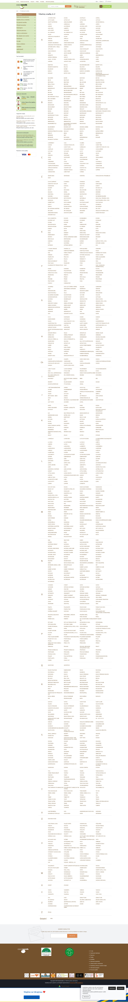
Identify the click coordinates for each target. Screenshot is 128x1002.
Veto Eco (50, 841)
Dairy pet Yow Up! (53, 183)
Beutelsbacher (68, 90)
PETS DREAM (83, 624)
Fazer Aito (51, 257)
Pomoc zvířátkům (21, 44)
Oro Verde (99, 597)
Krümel (98, 431)
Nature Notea (52, 552)
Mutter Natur (52, 534)
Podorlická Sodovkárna (87, 634)
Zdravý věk (99, 897)
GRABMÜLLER (67, 299)
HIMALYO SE (51, 343)
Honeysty (82, 349)
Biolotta (66, 109)
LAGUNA (98, 444)
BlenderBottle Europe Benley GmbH (70, 124)
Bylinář (98, 137)
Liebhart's (83, 465)
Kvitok (81, 435)
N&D (49, 540)
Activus (98, 20)
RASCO (65, 674)
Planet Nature (52, 630)
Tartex (82, 775)
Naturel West (52, 554)
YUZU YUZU (99, 894)
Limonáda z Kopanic (53, 469)
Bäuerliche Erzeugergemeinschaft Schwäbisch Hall (102, 75)
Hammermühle (100, 321)
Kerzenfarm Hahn (53, 415)
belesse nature (100, 82)
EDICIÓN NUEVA (52, 224)
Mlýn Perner (51, 518)
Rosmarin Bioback (69, 692)
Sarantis (82, 710)
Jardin (65, 391)
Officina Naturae (69, 587)
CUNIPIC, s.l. (83, 169)
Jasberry (98, 391)
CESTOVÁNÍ (67, 157)
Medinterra (67, 505)
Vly (96, 858)
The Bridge (99, 785)
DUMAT (81, 212)
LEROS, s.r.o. (67, 462)
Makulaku (66, 491)
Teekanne (82, 777)
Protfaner (51, 652)
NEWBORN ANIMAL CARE (54, 565)
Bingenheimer (67, 92)
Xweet (50, 885)
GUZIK (97, 313)
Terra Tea (98, 781)
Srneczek (98, 753)
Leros (49, 462)
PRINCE (97, 643)
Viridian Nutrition (53, 850)
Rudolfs (98, 696)
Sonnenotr (83, 745)
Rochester (99, 688)
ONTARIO (50, 591)
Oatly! (97, 585)
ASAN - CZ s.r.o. (52, 59)
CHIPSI (81, 361)
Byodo (81, 139)
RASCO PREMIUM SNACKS (102, 674)
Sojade (66, 741)
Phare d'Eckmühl (52, 626)
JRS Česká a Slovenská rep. (71, 400)
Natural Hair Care (69, 548)
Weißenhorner (100, 867)
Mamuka (50, 493)
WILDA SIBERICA (68, 876)
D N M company (52, 181)
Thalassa (50, 785)
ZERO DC (82, 901)
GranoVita (83, 301)
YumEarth (51, 894)
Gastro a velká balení (22, 33)
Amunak (50, 40)
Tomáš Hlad (73, 982)
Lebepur (98, 456)
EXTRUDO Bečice (68, 245)
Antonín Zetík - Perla (54, 47)
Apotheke (98, 47)
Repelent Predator (53, 682)
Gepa (65, 290)
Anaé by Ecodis (84, 40)
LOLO (97, 475)
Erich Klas (51, 239)
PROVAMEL (66, 652)
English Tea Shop (84, 234)
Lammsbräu (99, 446)
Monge (82, 522)
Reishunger (83, 680)
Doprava (32, 1)
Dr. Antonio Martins (53, 208)
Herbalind (83, 335)
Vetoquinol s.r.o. (68, 841)
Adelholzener (68, 22)
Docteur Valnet (84, 202)
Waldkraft (51, 865)
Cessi (49, 157)
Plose (65, 634)
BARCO (50, 71)
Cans (49, 147)
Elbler (50, 228)
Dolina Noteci (68, 206)
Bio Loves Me (99, 92)
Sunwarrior (99, 762)
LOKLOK (82, 475)
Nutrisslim (67, 579)
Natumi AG (67, 546)
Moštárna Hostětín (53, 526)
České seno (51, 175)
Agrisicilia (67, 24)
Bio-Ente (82, 98)
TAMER (81, 771)
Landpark (98, 448)
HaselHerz (67, 327)
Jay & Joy (66, 393)
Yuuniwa (66, 894)
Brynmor (50, 137)
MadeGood (99, 487)
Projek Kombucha (53, 650)
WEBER (66, 867)
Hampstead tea (52, 323)
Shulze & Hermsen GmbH (86, 722)
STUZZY (66, 760)
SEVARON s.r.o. (84, 718)
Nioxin (81, 565)
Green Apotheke (68, 303)
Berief (81, 88)
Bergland (98, 86)
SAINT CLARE (99, 702)
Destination (83, 194)
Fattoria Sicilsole (85, 255)
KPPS (81, 429)
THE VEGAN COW (68, 791)
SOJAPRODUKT (83, 741)
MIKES (49, 512)
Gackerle (50, 286)
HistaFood (99, 343)
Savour (82, 712)
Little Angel (83, 471)
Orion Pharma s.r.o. (69, 597)
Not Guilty (98, 571)
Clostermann (83, 159)
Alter (81, 36)
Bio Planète (67, 96)
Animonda (98, 42)
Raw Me (66, 676)
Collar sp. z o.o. (84, 163)
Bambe (65, 69)
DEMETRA (82, 192)
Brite (81, 135)
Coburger (51, 161)
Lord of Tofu (51, 477)
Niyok (49, 567)
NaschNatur (99, 542)
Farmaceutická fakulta (86, 252)
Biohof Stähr (67, 107)
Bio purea (82, 96)
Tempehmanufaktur (69, 779)
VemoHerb (83, 834)
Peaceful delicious (53, 614)
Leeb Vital (82, 458)
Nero (49, 563)
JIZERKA (66, 395)
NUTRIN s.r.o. (51, 579)
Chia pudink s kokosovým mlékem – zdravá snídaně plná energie (25, 121)
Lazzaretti (51, 454)
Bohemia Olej (99, 127)
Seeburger (99, 714)
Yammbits (66, 890)
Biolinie (50, 109)
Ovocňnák (83, 601)
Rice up (50, 686)
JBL (80, 393)
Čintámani (66, 175)
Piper (65, 628)
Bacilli (66, 65)
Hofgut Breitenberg (85, 345)
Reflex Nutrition (52, 680)
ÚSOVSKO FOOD (52, 818)
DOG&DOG (98, 204)
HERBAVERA (51, 337)
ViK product (67, 843)
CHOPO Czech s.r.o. (69, 365)
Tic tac (98, 791)
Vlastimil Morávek (69, 858)
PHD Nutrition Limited (102, 626)
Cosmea (82, 165)
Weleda (50, 870)
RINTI (49, 688)
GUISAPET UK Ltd (68, 313)
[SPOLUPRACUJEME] (35, 975)
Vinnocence (83, 845)
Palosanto (67, 607)
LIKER (49, 467)
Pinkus (50, 628)
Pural (65, 658)
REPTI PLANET (67, 682)
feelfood (82, 257)
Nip (96, 565)
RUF (49, 698)
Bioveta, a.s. (67, 119)
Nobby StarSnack (69, 569)
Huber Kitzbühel (84, 353)
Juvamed (66, 402)
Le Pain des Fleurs (85, 454)
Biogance (98, 105)
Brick (65, 133)
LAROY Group (67, 450)
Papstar (66, 611)
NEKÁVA (98, 558)
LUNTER (66, 483)
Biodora (66, 103)
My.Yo (97, 534)
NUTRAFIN (82, 575)
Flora (49, 268)
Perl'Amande (83, 616)
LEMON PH (66, 460)
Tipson (66, 795)
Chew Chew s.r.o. (84, 359)
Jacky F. (98, 387)
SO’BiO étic (51, 735)
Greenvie (98, 307)
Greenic (82, 307)
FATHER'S (66, 255)
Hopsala (50, 351)
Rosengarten (99, 690)
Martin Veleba (68, 497)
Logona (50, 475)
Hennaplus (83, 333)
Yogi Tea (66, 892)
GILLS (65, 293)
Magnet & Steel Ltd (69, 489)
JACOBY (50, 389)
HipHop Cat (67, 343)
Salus (81, 704)
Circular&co (99, 157)
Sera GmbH (99, 716)
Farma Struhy (68, 252)
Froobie (50, 279)
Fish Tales (51, 263)
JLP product (83, 395)
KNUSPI (82, 421)
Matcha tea (51, 499)
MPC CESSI (82, 528)
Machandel (99, 489)
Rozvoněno (83, 696)
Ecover (66, 222)
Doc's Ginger (67, 202)
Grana (50, 301)
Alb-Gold (98, 26)
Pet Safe (50, 622)
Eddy (81, 222)
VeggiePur (51, 829)
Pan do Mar (83, 607)
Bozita (82, 131)
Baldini (98, 67)
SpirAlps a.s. (99, 751)
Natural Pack (99, 548)
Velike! (97, 832)
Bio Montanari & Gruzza (71, 94)
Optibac (82, 591)
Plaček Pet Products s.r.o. (103, 628)
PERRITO (66, 619)
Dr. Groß (66, 208)
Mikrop (82, 512)
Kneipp (65, 421)
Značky (18, 52)
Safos (65, 702)
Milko (49, 514)
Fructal (82, 279)
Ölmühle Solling (84, 603)
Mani (81, 493)
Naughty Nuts (84, 558)
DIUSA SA (66, 200)
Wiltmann (98, 876)
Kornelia (82, 427)
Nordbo (66, 571)
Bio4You (50, 100)
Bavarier (50, 78)
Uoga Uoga (67, 813)
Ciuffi (49, 159)
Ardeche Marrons (85, 53)
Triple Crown (52, 803)
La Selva (82, 442)
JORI (97, 398)
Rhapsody (66, 684)
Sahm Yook (83, 702)
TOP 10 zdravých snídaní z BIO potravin (24, 144)
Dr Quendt (99, 206)
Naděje (50, 542)
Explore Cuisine (100, 243)
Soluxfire (98, 743)
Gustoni (82, 313)
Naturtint (98, 556)
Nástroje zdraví (52, 544)
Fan (49, 252)
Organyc (50, 595)
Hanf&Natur (67, 323)
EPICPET (50, 237)
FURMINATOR (67, 283)
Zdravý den (83, 897)
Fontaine (82, 270)
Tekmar (50, 779)
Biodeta (50, 103)
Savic (49, 712)
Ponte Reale (67, 639)
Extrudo (50, 245)
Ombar (50, 589)
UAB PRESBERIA (52, 811)
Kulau (65, 435)
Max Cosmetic (68, 501)
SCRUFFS (98, 712)
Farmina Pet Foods (101, 252)
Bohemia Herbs (84, 127)
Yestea (50, 892)
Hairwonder (51, 319)
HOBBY (49, 345)
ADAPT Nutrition (52, 22)
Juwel (81, 402)
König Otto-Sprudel (85, 425)
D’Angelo (82, 181)
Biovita (82, 119)
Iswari (97, 382)
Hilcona (66, 341)
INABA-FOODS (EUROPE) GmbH (87, 373)
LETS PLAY (82, 462)
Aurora (50, 61)
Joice (49, 398)
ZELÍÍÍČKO (50, 901)
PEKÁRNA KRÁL (83, 614)
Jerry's (98, 393)
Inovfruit (50, 378)
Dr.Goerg (82, 210)
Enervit (66, 234)
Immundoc (67, 373)
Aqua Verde (67, 51)
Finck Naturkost (52, 261)
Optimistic (51, 593)
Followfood (67, 270)
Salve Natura (99, 704)
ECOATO (66, 218)
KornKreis (51, 429)
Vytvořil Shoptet (65, 986)
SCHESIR (66, 724)
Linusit (50, 471)
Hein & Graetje (84, 329)
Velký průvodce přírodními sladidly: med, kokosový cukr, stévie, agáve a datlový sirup (25, 136)
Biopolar (50, 113)
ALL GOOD (82, 32)
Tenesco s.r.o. (99, 779)
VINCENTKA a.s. (68, 845)
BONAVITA (82, 129)
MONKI (97, 522)
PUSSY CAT (66, 660)
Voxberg (98, 860)
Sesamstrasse (68, 718)
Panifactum (67, 609)
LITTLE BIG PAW (100, 471)
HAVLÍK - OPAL (83, 327)
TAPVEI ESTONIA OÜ (101, 773)
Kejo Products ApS (69, 413)
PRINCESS (50, 646)
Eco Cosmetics (52, 218)
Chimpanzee (67, 361)
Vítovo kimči (83, 856)
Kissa (97, 417)
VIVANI (97, 856)
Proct (97, 646)
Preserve (82, 641)
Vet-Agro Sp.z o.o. (100, 836)
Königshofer (99, 425)
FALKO (97, 250)
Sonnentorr (83, 747)
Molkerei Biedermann (86, 520)
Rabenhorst (67, 670)
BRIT (65, 135)
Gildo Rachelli (52, 293)
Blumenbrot (51, 127)
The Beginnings (84, 785)
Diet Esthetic (67, 198)
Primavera (83, 643)
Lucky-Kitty (51, 481)
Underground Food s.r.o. (87, 811)
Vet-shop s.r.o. (52, 839)
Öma (97, 603)
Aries (81, 55)
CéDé (49, 153)
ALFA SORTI (51, 30)
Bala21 (66, 67)
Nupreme (50, 575)
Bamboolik (83, 69)
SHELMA (50, 722)
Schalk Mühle (99, 722)
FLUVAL (98, 268)
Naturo (82, 556)
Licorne (66, 465)
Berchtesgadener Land (70, 88)
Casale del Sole (68, 149)
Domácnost (19, 38)
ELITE (97, 228)
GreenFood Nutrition (54, 307)
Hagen (81, 317)
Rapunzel (50, 674)
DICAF (81, 196)
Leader (50, 456)
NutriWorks (99, 579)
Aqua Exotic (99, 49)
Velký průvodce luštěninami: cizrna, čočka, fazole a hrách (25, 140)
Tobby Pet (66, 797)
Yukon (97, 892)
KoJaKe (50, 423)
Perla (97, 616)
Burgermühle (83, 137)
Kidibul (50, 417)
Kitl (65, 419)
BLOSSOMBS (99, 123)
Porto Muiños (84, 639)
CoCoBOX (19, 46)
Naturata (50, 550)
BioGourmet (51, 107)
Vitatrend (66, 856)
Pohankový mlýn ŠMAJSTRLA (71, 636)
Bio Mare (50, 94)
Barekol (66, 71)
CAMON (50, 145)
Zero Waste (99, 901)
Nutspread (51, 581)
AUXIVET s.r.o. (67, 61)
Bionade (66, 111)
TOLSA (97, 797)
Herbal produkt (68, 335)
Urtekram (98, 813)
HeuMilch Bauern (100, 337)
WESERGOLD (67, 872)
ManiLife (98, 493)
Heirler (98, 329)
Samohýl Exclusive (53, 708)
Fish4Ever (66, 263)
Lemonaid (82, 460)
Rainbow (82, 672)
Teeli (97, 777)
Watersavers (83, 865)
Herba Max (51, 335)
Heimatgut (67, 329)
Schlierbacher (100, 724)
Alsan (65, 36)
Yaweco (98, 890)
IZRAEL (81, 384)
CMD (97, 159)
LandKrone (83, 448)
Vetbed (66, 839)
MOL (65, 520)
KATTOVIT (50, 409)
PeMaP (50, 616)
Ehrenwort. (83, 224)
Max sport (83, 501)
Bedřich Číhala (100, 80)
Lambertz (82, 446)
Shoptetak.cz (80, 982)
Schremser (99, 726)
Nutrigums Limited (69, 577)
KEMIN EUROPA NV (84, 413)
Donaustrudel (84, 206)
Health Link (99, 327)
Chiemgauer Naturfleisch (55, 361)
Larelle (50, 450)
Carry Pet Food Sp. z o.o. (102, 147)
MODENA (82, 518)
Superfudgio (51, 764)
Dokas (50, 206)
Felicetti (50, 259)
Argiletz (50, 55)
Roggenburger (84, 688)
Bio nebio (82, 94)
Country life (67, 167)
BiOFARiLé (66, 105)
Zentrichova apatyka (70, 901)
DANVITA (82, 186)
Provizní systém (94, 969)
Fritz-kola (83, 277)
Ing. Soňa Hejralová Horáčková (53, 375)
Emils (97, 230)
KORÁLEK (66, 427)
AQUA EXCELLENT (84, 49)
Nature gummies (68, 550)
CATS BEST (98, 151)
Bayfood (82, 78)
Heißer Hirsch (52, 333)
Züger (81, 904)
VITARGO (50, 856)
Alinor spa (83, 30)
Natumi (50, 546)
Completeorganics (53, 165)
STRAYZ (98, 757)
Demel (65, 192)
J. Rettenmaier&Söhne (54, 387)
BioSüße (50, 117)
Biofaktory (51, 105)
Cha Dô (50, 359)
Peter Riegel (99, 622)
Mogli (49, 520)
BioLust (82, 109)
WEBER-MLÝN (83, 867)
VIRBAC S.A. (83, 847)
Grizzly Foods (100, 309)
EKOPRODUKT (67, 226)
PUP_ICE (82, 656)
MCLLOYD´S (82, 503)
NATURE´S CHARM (68, 552)
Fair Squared (83, 248)
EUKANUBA (66, 241)
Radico (66, 672)
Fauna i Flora (99, 255)
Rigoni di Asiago (100, 686)
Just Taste (51, 402)
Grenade (50, 309)
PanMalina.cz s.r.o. (85, 609)
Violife (50, 847)
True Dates (83, 805)
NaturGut (98, 554)
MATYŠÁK (66, 499)
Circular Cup (83, 157)
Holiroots (99, 347)
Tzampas (66, 807)
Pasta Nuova (83, 611)
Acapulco (82, 18)
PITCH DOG (82, 628)
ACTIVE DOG (83, 20)
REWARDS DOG (52, 684)
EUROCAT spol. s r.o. (101, 241)
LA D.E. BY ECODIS (84, 438)
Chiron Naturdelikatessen (103, 361)
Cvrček (82, 172)
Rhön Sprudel (84, 684)
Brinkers (50, 135)
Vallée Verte (67, 823)
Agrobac (82, 24)
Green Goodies (52, 305)
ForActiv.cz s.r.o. (52, 272)
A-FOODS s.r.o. (52, 18)
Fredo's (66, 275)
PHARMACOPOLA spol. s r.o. (71, 626)
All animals (51, 32)
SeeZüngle (51, 716)
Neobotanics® (84, 560)
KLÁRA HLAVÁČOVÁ (101, 419)
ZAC (49, 897)
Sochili (50, 741)
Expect (82, 243)
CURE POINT (67, 172)
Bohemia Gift (67, 127)
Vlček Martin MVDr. (85, 858)
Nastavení (86, 996)
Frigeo (66, 277)
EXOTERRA (66, 243)
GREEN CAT (82, 303)
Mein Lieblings (84, 507)
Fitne (81, 263)
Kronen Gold (67, 431)
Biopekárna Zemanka (86, 111)
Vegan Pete (51, 827)
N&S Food (66, 540)
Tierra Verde (67, 793)
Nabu (97, 540)
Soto (65, 749)
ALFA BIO (98, 28)
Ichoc (97, 371)
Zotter (66, 904)
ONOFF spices (99, 589)
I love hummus (68, 369)
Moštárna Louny (68, 526)
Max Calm (50, 501)
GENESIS (98, 288)
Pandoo (50, 609)
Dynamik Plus (51, 214)
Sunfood (66, 762)
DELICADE (98, 190)
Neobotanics (67, 560)
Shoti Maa (67, 722)
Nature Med (99, 550)
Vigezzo (50, 843)
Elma (49, 230)
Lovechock (99, 477)
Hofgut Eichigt (100, 345)
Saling (50, 704)
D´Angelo (66, 181)
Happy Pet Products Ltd (102, 323)
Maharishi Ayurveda (85, 489)
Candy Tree (99, 145)
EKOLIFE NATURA (52, 226)
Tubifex (98, 805)
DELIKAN (50, 192)
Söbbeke (66, 735)
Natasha (66, 544)
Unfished (98, 811)
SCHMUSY (50, 726)
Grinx (81, 309)
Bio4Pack (98, 98)
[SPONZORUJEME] (53, 975)
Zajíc (65, 897)
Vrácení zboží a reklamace (96, 963)
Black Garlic (99, 121)
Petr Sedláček (52, 624)
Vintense (98, 845)
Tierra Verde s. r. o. (85, 793)
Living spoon (83, 473)
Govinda (50, 299)
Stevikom (50, 757)
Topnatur (82, 799)
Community (99, 163)
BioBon (82, 100)
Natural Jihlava (84, 548)
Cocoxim (66, 163)
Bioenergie (83, 103)
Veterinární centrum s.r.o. (87, 839)
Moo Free (66, 524)
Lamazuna (67, 446)
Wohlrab (98, 878)
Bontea (98, 129)
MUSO (97, 532)
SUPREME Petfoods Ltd (70, 764)
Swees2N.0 (51, 767)
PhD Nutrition (84, 626)
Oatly (81, 585)
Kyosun (98, 435)
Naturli (66, 556)
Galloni (82, 286)
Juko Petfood (99, 400)
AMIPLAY (66, 38)
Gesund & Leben (84, 290)
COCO (65, 161)
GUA (49, 313)
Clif (65, 159)
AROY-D (66, 57)
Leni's (97, 460)
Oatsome (50, 587)
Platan (50, 632)
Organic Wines (84, 593)
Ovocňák (66, 601)
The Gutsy (82, 787)
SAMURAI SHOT (68, 708)
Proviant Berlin (84, 652)
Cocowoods (51, 163)
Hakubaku (82, 319)
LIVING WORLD (99, 473)
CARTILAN (50, 149)
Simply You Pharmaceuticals (69, 730)
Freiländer (99, 275)
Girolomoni (99, 293)
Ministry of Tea (68, 514)
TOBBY (49, 797)
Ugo (65, 811)
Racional (98, 670)
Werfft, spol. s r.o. (101, 870)
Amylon (66, 40)
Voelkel (50, 860)
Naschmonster (84, 542)
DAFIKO (97, 181)
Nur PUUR (66, 575)
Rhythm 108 (99, 684)
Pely (97, 614)
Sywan (98, 767)
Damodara (51, 186)
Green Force (99, 303)
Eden (97, 222)
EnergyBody (51, 234)
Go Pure (82, 295)
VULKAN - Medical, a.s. (70, 862)
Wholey (82, 874)
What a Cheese (100, 872)
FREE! (81, 275)
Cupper (98, 169)
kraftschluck (100, 429)
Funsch (50, 283)
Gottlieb (98, 297)
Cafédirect (51, 143)
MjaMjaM (82, 516)
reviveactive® (100, 682)
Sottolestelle (84, 749)
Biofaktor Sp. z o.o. (101, 103)
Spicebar (66, 751)
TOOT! (65, 799)
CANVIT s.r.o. (67, 147)
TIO (49, 795)
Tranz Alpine (51, 801)
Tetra (65, 783)
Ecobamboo (83, 218)
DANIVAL (66, 186)
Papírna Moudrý (52, 611)
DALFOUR (82, 183)
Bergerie (82, 86)
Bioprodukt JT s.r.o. (53, 115)
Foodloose (99, 270)
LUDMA (66, 481)
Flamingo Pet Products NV (55, 265)
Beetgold (50, 82)
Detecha (98, 194)
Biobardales (67, 100)
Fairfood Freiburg (69, 250)
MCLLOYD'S (98, 503)
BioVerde (50, 119)
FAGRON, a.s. (67, 248)
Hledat (68, 6)
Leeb (65, 458)
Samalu (98, 706)
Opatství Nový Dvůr (69, 591)
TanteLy (66, 773)
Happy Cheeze (83, 323)
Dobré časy (51, 202)
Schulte (66, 728)
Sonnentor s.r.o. (68, 747)
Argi (97, 53)
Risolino (66, 688)
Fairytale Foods (84, 250)
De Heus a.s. (99, 188)
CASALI (81, 149)
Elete (65, 228)
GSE (81, 311)
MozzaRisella (68, 528)
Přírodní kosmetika (21, 25)
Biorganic (82, 115)
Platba (37, 1)
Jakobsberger (68, 389)
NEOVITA (98, 560)
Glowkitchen (67, 295)
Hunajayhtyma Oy (69, 355)
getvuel (98, 290)
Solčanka (50, 743)
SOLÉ (65, 743)
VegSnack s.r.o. (68, 832)
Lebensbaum (67, 456)
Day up (82, 188)
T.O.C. (49, 771)
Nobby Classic (84, 567)
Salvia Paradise (52, 706)
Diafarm (50, 196)
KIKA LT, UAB (83, 417)
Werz (49, 872)
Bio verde (98, 96)
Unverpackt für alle (54, 813)
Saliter (66, 704)
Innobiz (82, 375)
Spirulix (50, 753)
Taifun (65, 771)
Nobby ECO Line (100, 567)
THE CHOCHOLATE (52, 791)
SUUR (81, 764)
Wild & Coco (51, 876)
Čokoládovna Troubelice (103, 175)
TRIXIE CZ (98, 803)
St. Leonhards (68, 755)
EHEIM (65, 224)
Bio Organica (99, 94)
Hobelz (66, 345)
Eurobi (82, 241)
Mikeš (65, 512)
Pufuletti (66, 654)
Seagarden (51, 714)
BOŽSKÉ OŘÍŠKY (100, 131)
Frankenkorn (99, 272)
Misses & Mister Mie (85, 514)
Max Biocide (99, 499)
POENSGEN (98, 634)
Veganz (66, 827)
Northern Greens (85, 571)
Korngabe (98, 427)
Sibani (97, 728)
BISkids (82, 121)
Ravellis (50, 676)
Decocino (66, 190)
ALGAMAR (66, 30)
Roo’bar (66, 690)
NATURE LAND (83, 550)
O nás (17, 1)
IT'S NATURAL (67, 384)
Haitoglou (67, 319)
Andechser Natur (69, 42)
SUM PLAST (99, 760)
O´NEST (66, 585)
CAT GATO (66, 151)
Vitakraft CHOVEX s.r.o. (54, 852)
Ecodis (98, 218)
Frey (49, 277)
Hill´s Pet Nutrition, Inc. (86, 341)
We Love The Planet (53, 867)
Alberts (66, 28)
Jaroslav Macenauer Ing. (87, 391)
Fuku (81, 281)
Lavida (97, 452)
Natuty (66, 558)
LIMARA (82, 467)
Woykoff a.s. (67, 880)
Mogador (98, 518)
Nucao (97, 573)
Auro (97, 59)
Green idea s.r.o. (100, 305)
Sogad (97, 737)
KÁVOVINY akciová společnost (101, 410)
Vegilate (82, 829)
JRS (49, 400)
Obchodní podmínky (50, 1)
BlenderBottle (52, 123)
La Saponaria (67, 442)
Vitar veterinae (84, 854)
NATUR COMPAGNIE (85, 546)
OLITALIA (98, 587)
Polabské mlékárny (85, 636)
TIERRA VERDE (51, 793)
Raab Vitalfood (52, 670)
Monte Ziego (51, 524)
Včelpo (50, 825)
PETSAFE (98, 624)
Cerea (81, 155)
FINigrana (82, 261)
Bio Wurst (67, 98)
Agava (50, 24)
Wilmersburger (84, 876)
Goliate (98, 295)
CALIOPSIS (98, 143)
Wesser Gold (83, 872)
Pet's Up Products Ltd (70, 622)
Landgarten (67, 448)
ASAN (97, 57)
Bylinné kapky (68, 139)
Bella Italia (51, 84)
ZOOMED (50, 904)
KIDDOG (98, 415)
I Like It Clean (51, 369)
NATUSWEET (51, 558)
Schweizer (83, 728)
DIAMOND (66, 196)
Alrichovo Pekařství (54, 36)
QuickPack (67, 665)
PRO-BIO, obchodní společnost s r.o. (85, 647)
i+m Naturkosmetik (101, 369)
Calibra (82, 143)
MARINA (66, 495)
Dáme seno (99, 183)
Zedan (65, 899)
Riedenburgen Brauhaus (71, 686)
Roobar (82, 690)
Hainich (98, 317)
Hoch (49, 347)
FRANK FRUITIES (84, 272)
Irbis (81, 378)
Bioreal (66, 115)
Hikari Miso (51, 341)
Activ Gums (51, 20)
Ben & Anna (99, 84)
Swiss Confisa (84, 767)
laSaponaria (83, 450)
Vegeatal (82, 827)
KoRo (65, 429)
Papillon (98, 609)
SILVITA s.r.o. (51, 730)
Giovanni (82, 293)
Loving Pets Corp (53, 479)
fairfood (50, 250)
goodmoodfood (52, 297)
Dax (65, 188)
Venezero (98, 834)
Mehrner (66, 507)
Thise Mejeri (83, 791)
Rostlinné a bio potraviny (23, 17)
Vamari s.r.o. (83, 823)
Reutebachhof (84, 682)
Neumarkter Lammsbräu (86, 563)
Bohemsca (51, 129)
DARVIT (98, 186)
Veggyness (67, 829)
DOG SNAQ (66, 204)
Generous (82, 288)
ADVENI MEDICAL (100, 22)
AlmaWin (66, 34)
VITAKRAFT (98, 850)
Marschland (99, 495)
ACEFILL (98, 18)
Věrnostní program (94, 967)
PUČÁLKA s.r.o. (52, 654)
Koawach (98, 421)
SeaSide (66, 714)
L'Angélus (50, 438)
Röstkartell (83, 692)
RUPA (81, 698)
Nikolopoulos (68, 565)
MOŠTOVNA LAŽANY (101, 526)
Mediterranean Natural (86, 505)
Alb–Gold (50, 28)
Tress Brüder (67, 801)
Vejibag (82, 832)
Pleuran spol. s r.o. (101, 632)
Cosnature (99, 165)
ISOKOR (82, 382)
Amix (81, 38)
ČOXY (49, 178)
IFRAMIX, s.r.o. (83, 371)
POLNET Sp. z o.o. (52, 639)
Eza (97, 245)
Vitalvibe (66, 852)
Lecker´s (50, 458)
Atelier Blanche (84, 59)
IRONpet (50, 382)
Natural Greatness (53, 548)
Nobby (65, 567)
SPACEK (98, 749)
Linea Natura (67, 469)
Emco (65, 230)
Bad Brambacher (84, 65)
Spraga (66, 753)
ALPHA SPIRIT (99, 34)
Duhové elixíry (68, 212)
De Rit (49, 190)
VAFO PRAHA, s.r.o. (53, 823)
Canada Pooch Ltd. (69, 145)
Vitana (98, 852)
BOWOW (66, 131)
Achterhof (67, 26)
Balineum (50, 69)
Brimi (81, 133)
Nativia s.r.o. (83, 544)
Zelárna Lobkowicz (85, 899)
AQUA (65, 49)
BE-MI (49, 80)
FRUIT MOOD (51, 281)
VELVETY (66, 834)
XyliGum (66, 885)
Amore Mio (99, 38)
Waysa (98, 865)
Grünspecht (67, 311)
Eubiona (50, 241)
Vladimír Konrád (52, 858)
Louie (81, 477)
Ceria (97, 155)
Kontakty (42, 1)
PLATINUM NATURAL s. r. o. (70, 632)
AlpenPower (83, 34)
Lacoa (65, 444)
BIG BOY (50, 92)
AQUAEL (98, 51)
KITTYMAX (82, 419)
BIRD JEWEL (99, 119)
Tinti (97, 793)
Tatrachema (99, 775)
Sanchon (50, 710)
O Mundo (50, 585)
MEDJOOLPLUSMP (100, 505)
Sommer (50, 745)
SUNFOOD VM (83, 762)
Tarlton (50, 775)
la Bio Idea (67, 438)
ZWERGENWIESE (52, 906)
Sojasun (98, 741)
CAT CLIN (50, 151)
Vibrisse (98, 841)
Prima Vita (67, 643)
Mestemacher (52, 509)
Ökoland (98, 601)
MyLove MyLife (68, 536)
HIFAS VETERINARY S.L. (69, 339)
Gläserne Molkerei (53, 295)
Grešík (65, 309)
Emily (49, 232)
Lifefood (98, 465)
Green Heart (67, 305)
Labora (50, 444)
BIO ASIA (82, 92)
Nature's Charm (100, 552)
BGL (81, 90)
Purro (50, 660)
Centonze (66, 155)
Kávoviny (82, 409)
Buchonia (66, 137)
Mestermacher (68, 509)
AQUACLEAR (83, 51)
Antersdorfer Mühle (86, 45)
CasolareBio (99, 149)
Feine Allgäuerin (100, 257)
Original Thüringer (101, 595)
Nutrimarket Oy (84, 577)
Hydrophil (99, 355)
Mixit (65, 516)
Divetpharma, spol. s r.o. (102, 200)
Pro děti (18, 41)
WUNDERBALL (83, 880)
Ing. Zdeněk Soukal (69, 375)
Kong (97, 423)
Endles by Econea (101, 232)
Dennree (98, 192)
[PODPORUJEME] (26, 975)
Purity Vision (99, 658)
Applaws (50, 49)
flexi (81, 265)
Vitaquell (66, 854)
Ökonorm (50, 603)
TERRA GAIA (67, 781)
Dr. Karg (50, 210)
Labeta (98, 442)
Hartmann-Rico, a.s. (101, 325)
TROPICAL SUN (51, 805)
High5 (81, 339)
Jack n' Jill (82, 387)
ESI (96, 239)
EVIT (49, 243)
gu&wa (98, 311)
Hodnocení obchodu (24, 1)
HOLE (81, 347)
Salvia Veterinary (69, 706)
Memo (97, 507)
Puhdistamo (83, 654)
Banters (98, 69)
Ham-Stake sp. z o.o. (69, 321)
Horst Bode (99, 351)
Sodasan (50, 737)
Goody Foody (67, 297)
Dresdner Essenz (53, 212)
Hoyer (49, 353)
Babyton (50, 65)
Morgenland (99, 524)
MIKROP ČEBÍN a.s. (100, 512)
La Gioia (50, 442)
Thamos (66, 785)
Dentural (50, 194)
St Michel (50, 755)
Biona (49, 111)
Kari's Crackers (52, 407)
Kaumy (65, 409)
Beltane (66, 84)
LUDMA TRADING (84, 481)
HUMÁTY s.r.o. (51, 355)
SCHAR (49, 724)
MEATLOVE (50, 505)
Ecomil (50, 222)
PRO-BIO (66, 646)
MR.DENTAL (51, 530)
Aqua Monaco (52, 51)
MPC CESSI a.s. (99, 528)
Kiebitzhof (67, 417)
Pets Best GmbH (68, 624)
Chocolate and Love (53, 363)
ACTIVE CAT (67, 20)
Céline (81, 153)
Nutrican (50, 577)
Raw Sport (83, 676)
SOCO (97, 735)
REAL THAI (66, 678)
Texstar (98, 783)
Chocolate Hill (68, 363)
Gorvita (82, 297)
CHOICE (98, 363)
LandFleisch (51, 448)
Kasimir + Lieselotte (69, 407)
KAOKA (97, 405)
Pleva (49, 634)
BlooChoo (83, 123)
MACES (65, 487)
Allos (49, 34)
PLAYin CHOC (83, 632)
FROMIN (98, 277)
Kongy (65, 425)
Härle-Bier (83, 325)
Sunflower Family (53, 762)
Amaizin (98, 36)
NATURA (98, 546)
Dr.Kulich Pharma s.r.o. (102, 210)
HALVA (49, 321)
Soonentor (51, 749)
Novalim (50, 573)
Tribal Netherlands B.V (102, 801)
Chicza (98, 359)
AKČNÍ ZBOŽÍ (20, 49)
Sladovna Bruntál (101, 730)
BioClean (98, 100)
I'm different (83, 369)
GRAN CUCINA (99, 299)
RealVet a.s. (83, 678)
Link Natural (83, 469)
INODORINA (99, 375)
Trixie (81, 803)
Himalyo (98, 341)
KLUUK (49, 421)
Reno (97, 680)
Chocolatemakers (85, 363)
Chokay (50, 365)
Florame (66, 268)
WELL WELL (67, 870)
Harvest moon (52, 327)
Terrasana (51, 783)
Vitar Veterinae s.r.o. (101, 854)
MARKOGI (82, 495)
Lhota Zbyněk (51, 465)
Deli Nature (83, 190)
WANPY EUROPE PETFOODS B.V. (72, 865)
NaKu (65, 542)
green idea (83, 305)
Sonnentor (51, 747)
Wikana (98, 874)
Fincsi (65, 261)
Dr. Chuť (98, 208)
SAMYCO (82, 708)
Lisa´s (65, 471)
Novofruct (67, 573)
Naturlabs (51, 556)
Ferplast (98, 259)
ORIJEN (49, 597)
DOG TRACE (83, 204)
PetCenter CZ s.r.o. (85, 622)
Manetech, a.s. (68, 493)
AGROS (97, 24)
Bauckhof (82, 73)
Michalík (98, 509)
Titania (82, 795)
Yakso (49, 890)
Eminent (66, 232)
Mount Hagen (52, 528)
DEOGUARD (67, 194)
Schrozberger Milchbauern (56, 728)
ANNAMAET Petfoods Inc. (55, 45)
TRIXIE (65, 803)
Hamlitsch (83, 321)
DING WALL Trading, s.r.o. (102, 198)
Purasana (83, 658)
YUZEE (81, 894)
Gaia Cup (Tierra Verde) (70, 286)
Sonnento (98, 745)
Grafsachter (83, 299)
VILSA (81, 843)
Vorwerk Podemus (85, 860)
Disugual (50, 200)
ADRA (81, 22)
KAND (81, 405)
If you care (67, 371)
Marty (97, 497)
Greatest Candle (52, 303)
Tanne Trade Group (53, 773)
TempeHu (82, 779)
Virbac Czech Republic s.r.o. (71, 847)
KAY (49, 413)
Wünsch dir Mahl (101, 880)
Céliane (66, 153)
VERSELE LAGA (51, 836)
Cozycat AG (83, 167)
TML (97, 795)
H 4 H (49, 317)
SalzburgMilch (84, 706)
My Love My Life (84, 534)
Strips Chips (51, 760)
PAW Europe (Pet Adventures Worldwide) (103, 612)
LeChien (98, 458)
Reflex (97, 678)
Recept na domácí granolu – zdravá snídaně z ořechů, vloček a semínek (26, 126)
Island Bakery (68, 382)
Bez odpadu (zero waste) (23, 36)
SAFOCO (50, 702)
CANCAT (82, 145)
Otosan (66, 599)
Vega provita (83, 825)
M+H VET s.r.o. (51, 487)
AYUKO (97, 61)
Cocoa (82, 161)
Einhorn (98, 224)
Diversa (82, 200)
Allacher (98, 32)
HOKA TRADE (67, 347)
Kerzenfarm (99, 413)
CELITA (97, 153)
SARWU (98, 710)
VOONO (66, 860)
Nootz (50, 571)
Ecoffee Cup (51, 220)
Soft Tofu (82, 737)
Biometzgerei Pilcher (102, 109)
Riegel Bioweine (84, 686)
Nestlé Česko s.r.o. (69, 563)
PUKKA (97, 654)
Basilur (50, 73)
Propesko (82, 650)
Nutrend (98, 575)
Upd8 (81, 813)
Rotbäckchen (99, 692)
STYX (81, 760)
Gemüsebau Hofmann (70, 288)
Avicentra (83, 61)
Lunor (49, 483)
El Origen (82, 226)
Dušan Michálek (100, 212)
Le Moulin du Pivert (69, 454)
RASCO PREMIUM (84, 674)
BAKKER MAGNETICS (53, 67)
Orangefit (67, 593)
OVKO (49, 601)
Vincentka (51, 845)
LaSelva (98, 450)
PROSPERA (98, 650)
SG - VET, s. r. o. (100, 718)
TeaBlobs (66, 777)
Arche (65, 55)
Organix (98, 593)
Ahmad (50, 26)
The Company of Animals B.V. (56, 787)
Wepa (81, 870)
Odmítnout (112, 988)
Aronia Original (52, 57)
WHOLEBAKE (67, 874)
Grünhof (50, 311)
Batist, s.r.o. (67, 73)
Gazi (49, 288)
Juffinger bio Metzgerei (86, 400)
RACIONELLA (51, 672)
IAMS (49, 371)
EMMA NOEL (83, 232)
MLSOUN (98, 516)
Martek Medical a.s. (53, 497)
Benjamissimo (67, 86)
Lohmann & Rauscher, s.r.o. (71, 475)
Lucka (81, 479)
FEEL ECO (66, 257)
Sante (65, 710)
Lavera (82, 452)
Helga (65, 333)
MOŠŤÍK (82, 526)
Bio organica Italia (53, 96)
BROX (97, 135)
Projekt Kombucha (69, 650)
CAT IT (81, 151)
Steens (82, 755)
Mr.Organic (67, 530)
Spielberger (83, 751)
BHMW (97, 90)
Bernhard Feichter (101, 88)
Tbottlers (51, 777)
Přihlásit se (72, 935)
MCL (65, 503)
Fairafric (98, 248)
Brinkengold (99, 133)
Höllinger (67, 349)
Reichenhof (67, 680)
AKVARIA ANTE (83, 26)
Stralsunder (67, 757)
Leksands (50, 460)
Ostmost (50, 599)
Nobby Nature (52, 569)
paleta (50, 607)
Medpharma (51, 507)
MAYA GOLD (51, 503)
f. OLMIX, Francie (52, 248)
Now (81, 573)
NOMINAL (98, 569)
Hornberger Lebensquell (87, 351)
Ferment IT (83, 259)
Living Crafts (67, 473)
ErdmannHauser (84, 237)
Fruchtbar (99, 279)
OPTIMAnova (99, 591)
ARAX (49, 53)
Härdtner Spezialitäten (54, 325)
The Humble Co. (100, 787)
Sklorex (82, 730)
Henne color (99, 333)
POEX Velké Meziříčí (53, 636)
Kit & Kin (50, 419)
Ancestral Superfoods (102, 40)
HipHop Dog (83, 343)
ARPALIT (82, 57)
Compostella (67, 165)
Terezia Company (52, 781)
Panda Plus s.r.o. (100, 607)
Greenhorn (67, 307)
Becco (81, 80)
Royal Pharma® (68, 696)
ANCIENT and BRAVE (53, 42)
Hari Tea (66, 325)
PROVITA (98, 652)
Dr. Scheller (67, 210)
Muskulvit (83, 532)
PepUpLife (66, 616)
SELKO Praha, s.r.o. (69, 716)
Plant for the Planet (70, 630)
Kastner (82, 407)
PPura (49, 641)
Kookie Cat (51, 427)
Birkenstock (67, 121)
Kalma (65, 405)
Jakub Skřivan (84, 389)
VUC (49, 862)
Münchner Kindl (52, 532)
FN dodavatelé (52, 270)
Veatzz (66, 825)
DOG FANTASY (99, 202)
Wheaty (50, 874)
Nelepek (50, 560)
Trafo (97, 799)
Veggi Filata (99, 827)
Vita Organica (68, 850)
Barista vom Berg (85, 71)
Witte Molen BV (68, 878)
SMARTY (66, 733)
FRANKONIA (51, 275)
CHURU (81, 365)
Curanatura (51, 172)
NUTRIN (98, 577)
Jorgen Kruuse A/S (85, 398)
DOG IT (49, 204)
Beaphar (66, 80)
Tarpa (65, 775)
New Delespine (100, 563)
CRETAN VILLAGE (100, 167)
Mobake (66, 518)
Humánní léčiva (100, 353)
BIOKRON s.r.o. (83, 107)
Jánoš (49, 391)
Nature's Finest (84, 552)
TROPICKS (66, 805)
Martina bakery (84, 497)
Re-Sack (50, 678)
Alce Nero (82, 28)
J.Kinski (66, 387)
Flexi (65, 265)
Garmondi (98, 286)
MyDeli (50, 536)
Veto (97, 839)
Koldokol (66, 423)
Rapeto (98, 672)
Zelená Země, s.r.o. (101, 899)
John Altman (99, 395)
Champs (66, 359)
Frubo (65, 279)
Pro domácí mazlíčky (22, 22)
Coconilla (99, 161)
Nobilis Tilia (83, 569)
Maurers (82, 499)
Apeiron (66, 47)
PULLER (50, 656)
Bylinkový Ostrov (53, 139)
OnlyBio (82, 589)
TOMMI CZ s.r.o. (52, 799)
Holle (49, 349)
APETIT (81, 47)
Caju (65, 143)
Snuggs (98, 733)
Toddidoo (82, 797)
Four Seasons (68, 272)
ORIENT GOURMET (68, 595)
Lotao (65, 477)
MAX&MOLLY (99, 501)
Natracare (99, 544)
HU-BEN (66, 353)
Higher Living (99, 339)
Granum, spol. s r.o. (101, 301)
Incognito (98, 373)
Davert (50, 188)
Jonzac (66, 398)
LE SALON (98, 454)
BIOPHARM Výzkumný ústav (103, 111)
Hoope (97, 349)
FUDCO (65, 281)
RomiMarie (51, 690)
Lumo (97, 481)
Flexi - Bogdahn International (100, 266)
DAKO (65, 183)
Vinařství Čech (100, 843)
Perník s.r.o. (51, 619)
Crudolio (50, 169)
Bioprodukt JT (99, 113)
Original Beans (84, 595)
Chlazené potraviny (21, 30)
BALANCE (82, 67)
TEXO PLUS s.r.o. (84, 783)
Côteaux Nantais (52, 167)
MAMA (81, 491)
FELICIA (66, 259)
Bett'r (49, 90)
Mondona (66, 522)
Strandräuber (84, 757)
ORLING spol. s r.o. (85, 597)
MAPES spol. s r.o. (53, 495)
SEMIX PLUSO (83, 716)
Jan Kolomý (99, 389)
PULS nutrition (68, 656)
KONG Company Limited (54, 425)
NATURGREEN (83, 554)
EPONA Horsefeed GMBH (70, 237)
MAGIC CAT (50, 489)
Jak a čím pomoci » (31, 997)
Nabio (81, 540)
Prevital (98, 641)
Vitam (81, 852)
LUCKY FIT (98, 479)
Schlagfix (82, 724)
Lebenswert (83, 456)
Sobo (81, 735)
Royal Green (51, 696)
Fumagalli (98, 281)
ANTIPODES (99, 45)
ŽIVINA (49, 912)
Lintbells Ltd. (99, 469)
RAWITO (98, 676)
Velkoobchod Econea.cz (55, 834)
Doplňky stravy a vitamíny (23, 19)
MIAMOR (82, 509)
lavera (66, 452)
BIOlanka (98, 107)
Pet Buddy (98, 619)
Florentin (82, 268)
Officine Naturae (84, 587)
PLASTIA (82, 630)
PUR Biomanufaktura (101, 656)
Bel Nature (83, 82)
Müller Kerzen (100, 530)
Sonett (66, 745)
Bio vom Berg (51, 98)
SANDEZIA (98, 708)
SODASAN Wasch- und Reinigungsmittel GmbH (70, 738)
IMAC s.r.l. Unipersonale (54, 373)
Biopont (66, 113)
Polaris (98, 636)
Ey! (80, 245)
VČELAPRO (98, 823)
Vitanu (50, 854)
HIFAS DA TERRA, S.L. (53, 339)
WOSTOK (50, 880)
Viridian (98, 847)
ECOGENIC (82, 220)
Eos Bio (98, 234)
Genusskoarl (52, 290)
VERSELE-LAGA (67, 836)
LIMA (65, 467)
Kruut (49, 435)
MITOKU (50, 516)
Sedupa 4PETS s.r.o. (85, 714)
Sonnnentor (99, 747)
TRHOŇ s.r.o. (83, 801)
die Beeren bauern (101, 196)
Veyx (81, 841)
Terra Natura (84, 781)
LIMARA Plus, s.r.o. (101, 467)
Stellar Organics (101, 755)
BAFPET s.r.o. (99, 65)
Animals (82, 42)
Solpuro (82, 743)
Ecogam (66, 220)
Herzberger (83, 337)
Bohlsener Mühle (69, 129)
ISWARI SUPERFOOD (53, 384)
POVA (97, 639)
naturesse (67, 554)
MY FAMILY (66, 534)
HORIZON (66, 351)
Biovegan (98, 117)
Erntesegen (67, 239)
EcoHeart (98, 220)
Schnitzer (67, 726)
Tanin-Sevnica (100, 771)
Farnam (50, 255)
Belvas (82, 84)
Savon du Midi (68, 712)
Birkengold (51, 121)
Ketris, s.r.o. (67, 415)
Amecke (50, 38)
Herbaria (98, 335)
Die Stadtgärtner (53, 198)
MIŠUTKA (98, 514)
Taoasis (82, 773)
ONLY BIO (66, 589)
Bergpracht (51, 88)
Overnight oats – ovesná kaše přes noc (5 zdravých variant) (25, 117)
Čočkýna (82, 175)
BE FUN (97, 78)
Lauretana (51, 452)
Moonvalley (83, 524)
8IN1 (51, 918)
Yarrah (82, 890)
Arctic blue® (67, 53)
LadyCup (82, 444)
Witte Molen (51, 878)
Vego (49, 832)
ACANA (66, 18)
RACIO (81, 670)
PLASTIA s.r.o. (99, 630)
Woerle (82, 878)
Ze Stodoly (51, 899)
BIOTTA (65, 117)
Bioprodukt (83, 113)
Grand (66, 301)
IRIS (97, 378)
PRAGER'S (66, 641)
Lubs (65, 479)
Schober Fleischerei (85, 726)
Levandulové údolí (101, 462)
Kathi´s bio (99, 407)
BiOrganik (98, 115)
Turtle (50, 807)
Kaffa (49, 405)
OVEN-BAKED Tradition (102, 599)
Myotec (82, 536)
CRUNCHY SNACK (68, 169)
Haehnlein (67, 317)
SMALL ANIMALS (52, 733)
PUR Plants (51, 658)
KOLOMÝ (82, 423)
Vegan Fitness (100, 825)
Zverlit (98, 904)
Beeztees (66, 82)
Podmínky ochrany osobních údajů (98, 965)
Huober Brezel (84, 355)
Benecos (50, 86)
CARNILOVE (83, 147)
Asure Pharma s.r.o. (69, 59)
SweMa (66, 767)
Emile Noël (83, 230)
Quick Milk (51, 665)
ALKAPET (98, 30)
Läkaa (49, 446)
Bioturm (82, 117)
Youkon (82, 892)
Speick (49, 751)
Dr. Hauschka (83, 208)
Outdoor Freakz (84, 599)
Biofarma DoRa (84, 105)
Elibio (81, 228)
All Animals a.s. (68, 32)
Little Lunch (51, 473)
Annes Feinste (68, 45)
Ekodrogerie (20, 28)
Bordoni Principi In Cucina (55, 131)
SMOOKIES (82, 733)
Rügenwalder (68, 698)
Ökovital (66, 603)
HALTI (97, 319)
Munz (65, 532)
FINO (97, 261)
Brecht (50, 133)
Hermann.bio (67, 337)
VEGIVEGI (98, 829)
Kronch (82, 431)
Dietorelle (83, 198)
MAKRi (49, 491)
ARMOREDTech (99, 55)
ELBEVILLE (98, 226)
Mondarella (51, 522)
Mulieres (82, 530)
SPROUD (82, 753)
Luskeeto (82, 483)
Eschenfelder (84, 239)
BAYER (65, 78)
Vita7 (81, 850)
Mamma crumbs (100, 491)
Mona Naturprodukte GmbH (103, 520)
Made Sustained (84, 487)
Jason (49, 393)
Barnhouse (99, 71)
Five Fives (98, 263)
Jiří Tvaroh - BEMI (52, 395)
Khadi (81, 415)
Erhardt (98, 237)
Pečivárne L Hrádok (69, 614)
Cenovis (50, 155)
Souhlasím (120, 988)
